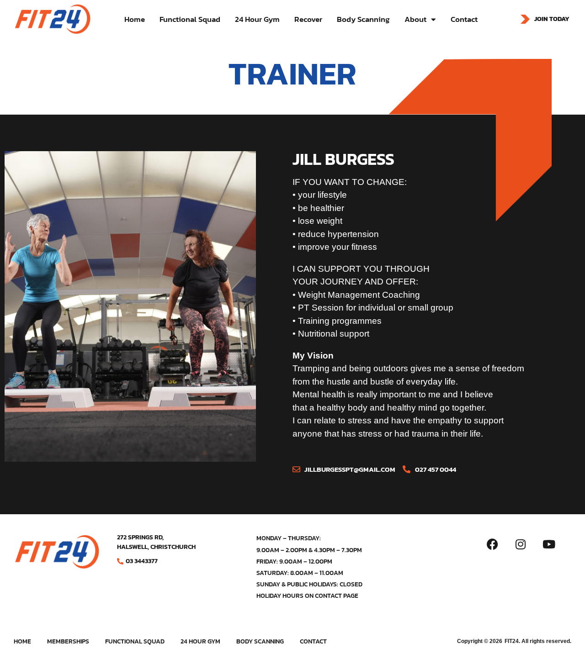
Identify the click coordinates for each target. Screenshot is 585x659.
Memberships (68, 641)
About (415, 19)
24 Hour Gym (257, 19)
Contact (464, 19)
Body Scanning (363, 19)
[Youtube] (549, 544)
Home (134, 19)
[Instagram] (521, 544)
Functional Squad (190, 19)
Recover (308, 19)
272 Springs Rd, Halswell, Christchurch (156, 542)
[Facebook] (492, 544)
